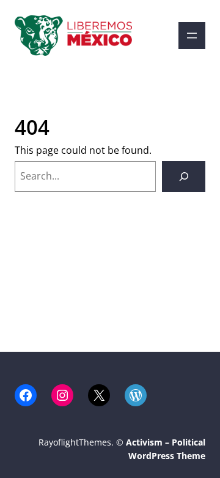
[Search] (183, 176)
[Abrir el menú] (191, 35)
